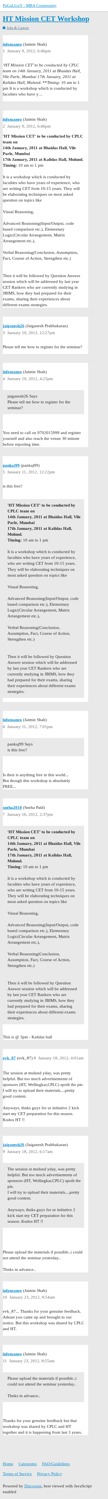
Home (8, 1464)
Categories (28, 1464)
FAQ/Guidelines (56, 1464)
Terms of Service (17, 1474)
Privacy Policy (49, 1474)
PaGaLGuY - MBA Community (30, 5)
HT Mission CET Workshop (46, 19)
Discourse (33, 1486)
